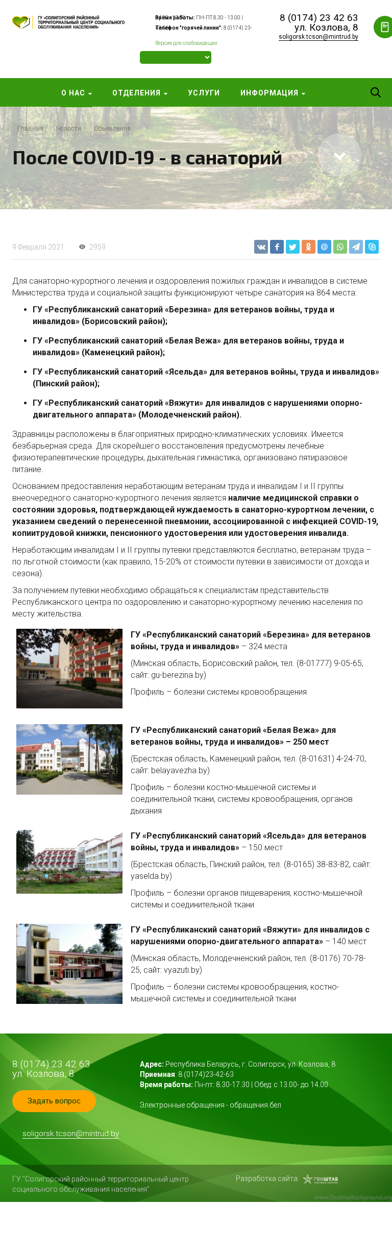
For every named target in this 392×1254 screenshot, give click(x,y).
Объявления (112, 128)
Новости (68, 128)
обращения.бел (255, 1105)
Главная (30, 128)
